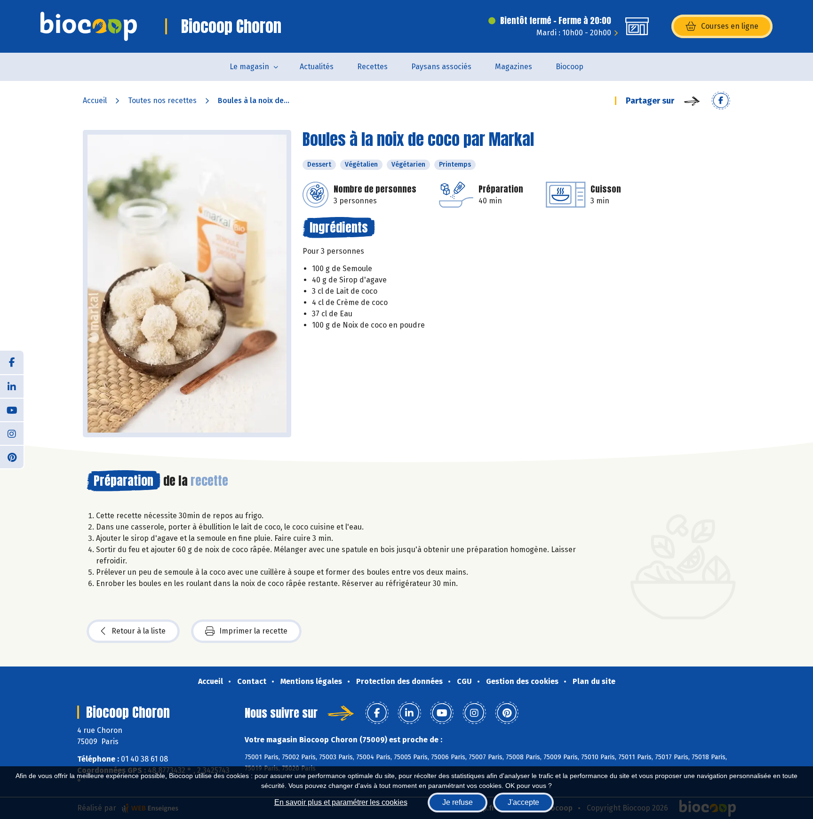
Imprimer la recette (253, 630)
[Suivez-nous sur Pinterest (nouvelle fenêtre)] (12, 456)
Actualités (317, 66)
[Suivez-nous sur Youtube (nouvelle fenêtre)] (12, 409)
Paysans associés (441, 66)
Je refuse (457, 802)
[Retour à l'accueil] (88, 26)
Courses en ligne (729, 26)
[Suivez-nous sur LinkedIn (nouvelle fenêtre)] (12, 386)
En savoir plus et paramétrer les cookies (340, 802)
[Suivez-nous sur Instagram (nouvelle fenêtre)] (12, 433)
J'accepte (523, 802)
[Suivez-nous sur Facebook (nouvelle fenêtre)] (12, 362)
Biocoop (569, 66)
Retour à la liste (139, 630)
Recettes (372, 66)
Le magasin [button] (249, 66)
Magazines (513, 66)
